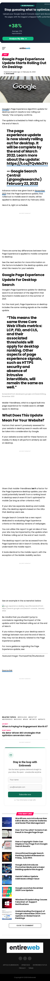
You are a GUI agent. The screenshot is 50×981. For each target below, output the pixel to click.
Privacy (22, 968)
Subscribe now (25, 794)
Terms (31, 968)
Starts (33, 719)
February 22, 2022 (22, 183)
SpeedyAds (25, 965)
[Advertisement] (25, 229)
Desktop (33, 717)
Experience (7, 719)
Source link (7, 670)
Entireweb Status (40, 965)
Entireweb (10, 74)
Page (26, 719)
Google (5, 109)
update (42, 719)
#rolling (22, 717)
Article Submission (11, 965)
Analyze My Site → (18, 38)
